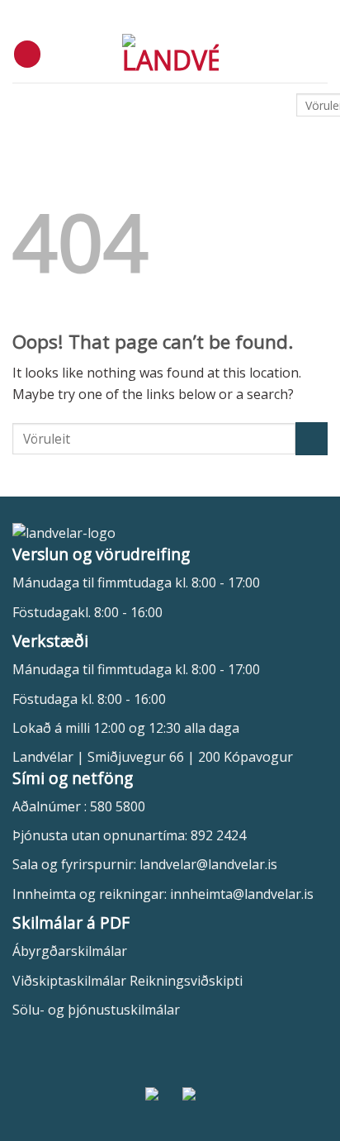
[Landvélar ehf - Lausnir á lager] (170, 54)
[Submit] (311, 438)
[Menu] (27, 54)
